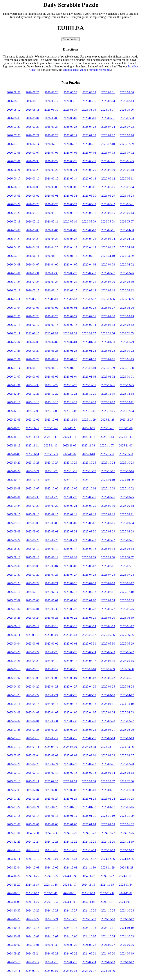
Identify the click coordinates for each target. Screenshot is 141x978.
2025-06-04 (13, 643)
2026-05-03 (70, 230)
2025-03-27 (127, 721)
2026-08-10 (51, 109)
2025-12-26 (108, 385)
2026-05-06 (13, 230)
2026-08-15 (89, 101)
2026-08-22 (89, 92)
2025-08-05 (32, 566)
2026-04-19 (70, 247)
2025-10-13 (51, 479)
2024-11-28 (126, 867)
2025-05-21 (13, 660)
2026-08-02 (70, 118)
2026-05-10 (70, 221)
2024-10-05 (89, 936)
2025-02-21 (108, 764)
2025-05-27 (32, 652)
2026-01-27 (32, 350)
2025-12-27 (89, 385)
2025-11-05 (13, 454)
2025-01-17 (108, 807)
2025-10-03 (108, 488)
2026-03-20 (108, 281)
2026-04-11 (89, 255)
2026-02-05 (127, 333)
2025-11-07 (107, 445)
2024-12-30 (51, 833)
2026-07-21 (32, 135)
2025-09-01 (51, 531)
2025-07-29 (32, 574)
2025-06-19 (127, 617)
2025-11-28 (107, 419)
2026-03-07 (89, 299)
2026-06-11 (127, 178)
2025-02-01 (89, 790)
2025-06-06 (108, 634)
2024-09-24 (32, 953)
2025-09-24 (13, 505)
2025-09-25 (127, 497)
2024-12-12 (127, 850)
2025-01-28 (32, 798)
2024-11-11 (50, 893)
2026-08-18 (32, 101)
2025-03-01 (89, 755)
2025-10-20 (51, 471)
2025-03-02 (70, 755)
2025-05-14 (13, 669)
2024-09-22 (70, 953)
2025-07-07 (51, 600)
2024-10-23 (13, 919)
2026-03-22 (70, 281)
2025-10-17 (108, 471)
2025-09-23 (32, 505)
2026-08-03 (51, 118)
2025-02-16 (70, 772)
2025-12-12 (108, 402)
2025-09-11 (127, 514)
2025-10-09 (127, 479)
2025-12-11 (127, 402)
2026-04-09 (127, 255)
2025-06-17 (32, 626)
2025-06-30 (51, 609)
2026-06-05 (108, 187)
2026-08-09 (70, 109)
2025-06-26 (127, 609)
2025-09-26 (108, 497)
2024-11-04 (51, 901)
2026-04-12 (70, 255)
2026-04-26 (70, 238)
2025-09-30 (32, 497)
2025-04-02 (13, 721)
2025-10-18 (89, 471)
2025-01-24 (108, 798)
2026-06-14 (70, 178)
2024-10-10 (127, 927)
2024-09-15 (70, 962)
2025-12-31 (13, 385)
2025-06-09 (51, 634)
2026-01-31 (89, 342)
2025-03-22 (89, 729)
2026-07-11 (89, 144)
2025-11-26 (13, 428)
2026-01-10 (89, 367)
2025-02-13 (127, 772)
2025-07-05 (89, 600)
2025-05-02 (108, 677)
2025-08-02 (89, 566)
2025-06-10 (32, 634)
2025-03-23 (70, 729)
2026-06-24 (13, 169)
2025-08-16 (89, 548)
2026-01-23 (108, 350)
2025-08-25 (51, 540)
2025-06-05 (127, 634)
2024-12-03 (32, 867)
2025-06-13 (108, 626)
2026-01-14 (13, 367)
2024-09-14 (89, 962)
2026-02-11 (13, 333)
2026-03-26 (127, 273)
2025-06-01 (70, 643)
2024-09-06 (108, 970)
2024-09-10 (32, 970)
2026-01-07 (13, 376)
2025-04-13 (70, 703)
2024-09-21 (89, 953)
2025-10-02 (127, 488)
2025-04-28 (51, 686)
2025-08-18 (51, 548)
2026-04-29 (13, 238)
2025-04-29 (32, 686)
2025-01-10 (108, 815)
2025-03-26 (13, 729)
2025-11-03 (51, 454)
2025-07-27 (70, 574)
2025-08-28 (127, 531)
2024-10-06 (70, 936)
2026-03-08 (70, 299)
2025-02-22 (89, 764)
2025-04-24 (127, 686)
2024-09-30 (51, 944)
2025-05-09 (108, 669)
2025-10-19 (70, 471)
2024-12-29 (70, 833)
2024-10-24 (127, 910)
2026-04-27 (51, 238)
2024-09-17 (32, 962)
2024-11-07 (125, 893)
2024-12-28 (89, 833)
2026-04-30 (127, 230)
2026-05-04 (51, 230)
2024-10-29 (32, 910)
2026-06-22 (51, 169)
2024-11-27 (13, 875)
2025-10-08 (13, 488)
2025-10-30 (126, 454)
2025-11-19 (13, 436)
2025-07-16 (13, 591)
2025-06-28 (89, 609)
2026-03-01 (70, 307)
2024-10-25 (108, 910)
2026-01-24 (89, 350)
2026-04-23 (127, 238)
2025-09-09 (32, 523)
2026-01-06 (32, 376)
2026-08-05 (13, 118)
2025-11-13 (126, 436)
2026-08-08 (89, 109)
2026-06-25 (127, 161)
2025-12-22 (51, 393)
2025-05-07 (13, 677)
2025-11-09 (69, 445)
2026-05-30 (89, 195)
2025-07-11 (108, 591)
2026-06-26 (108, 161)
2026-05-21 (127, 204)
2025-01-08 (13, 824)
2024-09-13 (108, 962)
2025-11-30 (70, 419)
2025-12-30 (32, 385)
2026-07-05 (70, 152)
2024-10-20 (70, 919)
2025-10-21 (32, 471)
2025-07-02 (13, 609)
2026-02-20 (108, 316)
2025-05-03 (89, 677)
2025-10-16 (127, 471)
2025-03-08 (89, 746)
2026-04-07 (32, 264)
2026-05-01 (108, 230)
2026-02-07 (89, 333)
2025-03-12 (13, 746)
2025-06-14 (89, 626)
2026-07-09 (127, 144)
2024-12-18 (13, 850)
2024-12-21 (89, 841)
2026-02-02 (51, 342)
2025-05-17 (89, 660)
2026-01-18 (70, 359)
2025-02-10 (51, 781)
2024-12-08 (70, 858)
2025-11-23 (69, 428)
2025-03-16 (70, 738)
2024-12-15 (70, 850)
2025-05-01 (127, 677)
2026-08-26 (13, 92)
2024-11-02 (88, 901)
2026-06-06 (89, 187)
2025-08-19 (32, 548)
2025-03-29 (89, 721)
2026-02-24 (32, 316)
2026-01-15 (127, 359)
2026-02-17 (32, 324)
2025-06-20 (108, 617)
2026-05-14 (127, 212)
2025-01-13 (51, 815)
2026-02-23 (51, 316)
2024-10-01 (32, 944)
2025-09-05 (108, 523)
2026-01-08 (127, 367)
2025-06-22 (70, 617)
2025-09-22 (51, 505)
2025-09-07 (70, 523)
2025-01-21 (32, 807)
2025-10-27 (51, 462)
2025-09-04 (127, 523)
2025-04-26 (89, 686)
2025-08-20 (13, 548)
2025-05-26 (51, 652)
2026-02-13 (108, 324)
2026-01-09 (108, 367)
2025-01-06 (51, 824)
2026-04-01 (13, 273)
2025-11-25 (32, 428)
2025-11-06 (125, 445)
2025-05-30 (108, 643)
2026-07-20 (51, 135)
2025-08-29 (108, 531)
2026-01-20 (32, 359)
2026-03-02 (51, 307)
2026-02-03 (32, 342)
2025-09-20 (89, 505)
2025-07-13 (70, 591)
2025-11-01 (88, 454)
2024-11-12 (32, 893)
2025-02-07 (108, 781)
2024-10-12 (89, 927)
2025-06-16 (51, 626)
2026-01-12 (51, 367)
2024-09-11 (13, 970)
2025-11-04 (32, 454)
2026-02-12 (127, 324)
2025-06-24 (32, 617)
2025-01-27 (51, 798)
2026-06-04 (127, 187)
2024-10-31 (126, 901)
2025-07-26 (89, 574)
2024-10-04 (108, 936)
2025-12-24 (13, 393)
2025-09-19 (108, 505)
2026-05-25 (51, 204)
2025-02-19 (13, 772)
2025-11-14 (107, 436)
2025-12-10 (13, 410)
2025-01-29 (13, 798)
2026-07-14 (32, 144)
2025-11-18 (32, 436)
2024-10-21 (51, 919)
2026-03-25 (13, 281)
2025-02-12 (13, 781)
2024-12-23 (51, 841)
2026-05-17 (70, 212)
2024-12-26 (127, 833)
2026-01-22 (127, 350)
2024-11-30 (89, 867)
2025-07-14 (51, 591)
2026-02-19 (127, 316)
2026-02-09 (51, 333)
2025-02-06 (127, 781)
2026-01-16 (108, 359)
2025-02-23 (70, 764)
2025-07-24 (127, 574)
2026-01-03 (89, 376)
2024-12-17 (32, 850)
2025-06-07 (89, 634)
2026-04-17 (108, 247)
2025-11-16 (69, 436)
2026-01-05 (51, 376)
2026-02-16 (51, 324)
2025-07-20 (70, 583)
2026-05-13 (13, 221)
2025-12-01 (51, 419)
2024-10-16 (13, 927)
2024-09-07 (89, 970)
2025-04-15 (32, 703)
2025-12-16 (32, 402)
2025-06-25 (13, 617)
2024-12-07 (89, 858)
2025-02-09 (70, 781)
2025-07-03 (127, 600)
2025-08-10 (70, 557)
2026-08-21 (108, 92)
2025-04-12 (89, 703)
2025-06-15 (70, 626)
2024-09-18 (13, 962)
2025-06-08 (70, 634)
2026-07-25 (89, 126)
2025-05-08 (127, 669)
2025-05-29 (127, 643)
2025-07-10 (127, 591)
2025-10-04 (89, 488)
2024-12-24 (32, 841)
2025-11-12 (13, 445)
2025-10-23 (127, 462)
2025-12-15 (51, 402)
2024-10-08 (32, 936)
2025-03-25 (32, 729)
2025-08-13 (13, 557)
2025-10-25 (89, 462)
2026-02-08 (70, 333)
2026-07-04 (89, 152)
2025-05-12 (51, 669)
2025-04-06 (70, 712)
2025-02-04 (32, 790)
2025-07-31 (127, 566)
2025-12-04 (127, 410)
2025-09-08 (51, 523)
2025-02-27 (127, 755)
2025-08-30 (89, 531)
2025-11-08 (88, 445)
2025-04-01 (32, 721)
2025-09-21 (70, 505)
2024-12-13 (108, 850)
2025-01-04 (89, 824)
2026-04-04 (89, 264)
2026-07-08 (13, 152)
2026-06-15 (51, 178)
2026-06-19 (108, 169)
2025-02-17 (51, 772)
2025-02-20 (127, 764)
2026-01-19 (51, 359)
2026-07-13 (51, 144)
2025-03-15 (89, 738)
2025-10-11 (89, 479)
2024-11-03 (69, 901)
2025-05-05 (51, 677)
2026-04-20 (51, 247)
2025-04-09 (13, 712)
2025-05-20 (32, 660)
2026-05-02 (89, 230)
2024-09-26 (127, 944)
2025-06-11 (13, 634)
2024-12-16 (51, 850)
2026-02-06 (108, 333)
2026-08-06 (127, 109)
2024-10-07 (51, 936)
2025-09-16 (32, 514)
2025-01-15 (13, 815)
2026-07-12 (70, 144)
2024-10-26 (89, 910)
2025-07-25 (108, 574)
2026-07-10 (108, 144)
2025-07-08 (32, 600)
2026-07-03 (108, 152)
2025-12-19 (108, 393)
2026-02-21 (89, 316)
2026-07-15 (13, 144)
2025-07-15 (32, 591)
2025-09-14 (70, 514)
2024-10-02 (13, 944)
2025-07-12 (89, 591)
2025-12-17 (13, 402)
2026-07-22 (13, 135)
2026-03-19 (127, 281)
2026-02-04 (13, 342)
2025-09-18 (127, 505)
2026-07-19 (70, 135)
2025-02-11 (32, 781)
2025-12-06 (89, 410)
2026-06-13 (89, 178)
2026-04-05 (70, 264)
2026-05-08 (108, 221)
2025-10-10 (108, 479)
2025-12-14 (70, 402)
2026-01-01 (127, 376)
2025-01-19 (70, 807)
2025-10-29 (13, 462)
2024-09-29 (70, 944)
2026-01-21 (13, 359)
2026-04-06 (51, 264)
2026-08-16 (70, 101)
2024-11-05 (32, 901)
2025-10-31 (107, 454)
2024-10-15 (32, 927)
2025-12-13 (89, 402)
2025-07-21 (51, 583)
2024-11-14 (126, 884)
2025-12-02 (32, 419)
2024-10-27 (70, 910)
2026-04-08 (13, 264)
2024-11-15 (107, 884)
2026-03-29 (70, 273)
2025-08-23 (89, 540)
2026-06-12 (108, 178)
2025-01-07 (32, 824)
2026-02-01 (70, 342)
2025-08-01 (108, 566)
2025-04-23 (13, 695)
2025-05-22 (127, 652)
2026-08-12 (13, 109)
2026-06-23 (32, 169)
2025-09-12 (108, 514)
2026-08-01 (89, 118)
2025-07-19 (89, 583)
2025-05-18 (70, 660)
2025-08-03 (70, 566)
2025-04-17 (127, 695)
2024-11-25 (51, 875)
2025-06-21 (89, 617)
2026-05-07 (127, 221)
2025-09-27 (89, 497)
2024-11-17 (69, 884)
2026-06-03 (13, 195)
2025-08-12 (32, 557)
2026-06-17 (13, 178)
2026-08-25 (32, 92)
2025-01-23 (127, 798)
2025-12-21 (70, 393)
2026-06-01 (51, 195)
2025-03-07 (108, 746)
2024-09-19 (127, 953)
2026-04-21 (32, 247)
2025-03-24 (51, 729)
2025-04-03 (127, 712)
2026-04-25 (89, 238)
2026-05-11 (51, 221)
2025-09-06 (89, 523)
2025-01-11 (89, 815)
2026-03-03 (32, 307)
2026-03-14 (89, 290)
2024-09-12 (127, 962)
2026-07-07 (32, 152)
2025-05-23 (108, 652)
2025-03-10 (51, 746)
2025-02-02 (70, 790)
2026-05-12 (32, 221)
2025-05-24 (89, 652)
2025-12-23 (32, 393)
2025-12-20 (89, 393)
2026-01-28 (13, 350)
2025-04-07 (51, 712)
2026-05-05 (32, 230)
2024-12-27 (108, 833)
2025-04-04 (108, 712)
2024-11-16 (88, 884)
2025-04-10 (127, 703)
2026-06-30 (32, 161)
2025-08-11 (51, 557)
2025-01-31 (108, 790)
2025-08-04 (51, 566)
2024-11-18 (51, 884)
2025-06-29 (70, 609)
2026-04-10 (108, 255)
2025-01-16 (127, 807)
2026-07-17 (108, 135)
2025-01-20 (51, 807)
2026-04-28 (32, 238)
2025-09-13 (89, 514)
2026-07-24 (108, 126)
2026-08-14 (108, 101)
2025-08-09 (89, 557)
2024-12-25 (13, 841)
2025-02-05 (13, 790)
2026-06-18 (127, 169)
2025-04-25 (108, 686)
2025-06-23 (51, 617)
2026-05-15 (108, 212)
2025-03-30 (70, 721)
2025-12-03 (13, 419)
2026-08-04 (32, 118)
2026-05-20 (13, 212)
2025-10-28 (32, 462)
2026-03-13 (108, 290)
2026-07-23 (127, 126)
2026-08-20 (127, 92)
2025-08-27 (13, 540)
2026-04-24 (108, 238)
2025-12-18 (127, 393)
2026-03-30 (51, 273)
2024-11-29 (108, 867)
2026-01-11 (70, 367)
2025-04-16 (13, 703)
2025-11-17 (51, 436)
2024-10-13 (70, 927)
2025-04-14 (51, 703)
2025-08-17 (70, 548)
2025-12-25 (127, 385)
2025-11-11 (32, 445)
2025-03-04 (32, 755)
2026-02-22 (70, 316)
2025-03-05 (13, 755)
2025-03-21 (108, 729)
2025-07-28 (51, 574)
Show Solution (70, 39)
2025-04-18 (108, 695)
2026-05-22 (108, 204)
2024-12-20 (108, 841)
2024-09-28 (89, 944)
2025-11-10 (50, 445)
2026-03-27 (108, 273)
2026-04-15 (13, 255)
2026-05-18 (51, 212)
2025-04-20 (70, 695)
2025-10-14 (32, 479)
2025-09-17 (13, 514)
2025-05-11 (70, 669)
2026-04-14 (32, 255)
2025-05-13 (32, 669)
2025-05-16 (108, 660)
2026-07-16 (127, 135)
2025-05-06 (32, 677)
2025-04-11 (108, 703)
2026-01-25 (70, 350)
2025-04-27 (70, 686)
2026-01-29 (127, 342)
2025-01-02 (127, 824)
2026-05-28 (127, 195)
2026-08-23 (70, 92)
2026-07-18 (89, 135)
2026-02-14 (89, 324)
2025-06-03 (32, 643)
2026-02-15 (70, 324)
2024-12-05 (127, 858)
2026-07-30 (127, 118)
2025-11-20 (126, 428)
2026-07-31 (108, 118)
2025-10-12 (70, 479)
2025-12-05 (108, 410)
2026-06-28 (70, 161)
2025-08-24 (70, 540)
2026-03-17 (32, 290)
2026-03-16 (51, 290)
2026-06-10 (13, 187)
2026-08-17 (51, 101)
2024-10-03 (127, 936)
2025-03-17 (51, 738)
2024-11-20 (13, 884)
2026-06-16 (32, 178)
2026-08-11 (32, 109)
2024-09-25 (13, 953)
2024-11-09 (88, 893)
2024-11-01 (107, 901)
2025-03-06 (127, 746)
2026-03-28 (89, 273)
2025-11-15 (88, 436)
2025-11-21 (107, 428)
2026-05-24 (70, 204)
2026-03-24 (32, 281)
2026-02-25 (13, 316)
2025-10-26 (70, 462)
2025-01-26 (70, 798)
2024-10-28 (51, 910)
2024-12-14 (89, 850)
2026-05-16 (89, 212)
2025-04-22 (32, 695)
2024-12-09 (51, 858)
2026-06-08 (51, 187)
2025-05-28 (13, 652)
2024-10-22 (32, 919)
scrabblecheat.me (100, 69)
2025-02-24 (51, 764)
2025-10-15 (13, 479)
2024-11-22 (107, 875)
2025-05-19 (51, 660)
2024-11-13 (13, 893)
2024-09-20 (108, 953)
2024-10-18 (108, 919)
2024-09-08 (70, 970)
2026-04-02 (127, 264)
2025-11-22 (88, 428)
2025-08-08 (108, 557)
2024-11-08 (107, 893)
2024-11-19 (32, 884)
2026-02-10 (32, 333)
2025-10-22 (13, 471)
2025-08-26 (32, 540)
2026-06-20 (89, 169)
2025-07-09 (13, 600)
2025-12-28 (70, 385)
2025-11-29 (89, 419)
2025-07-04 (108, 600)
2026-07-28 (32, 126)
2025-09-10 (13, 523)
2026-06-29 (51, 161)
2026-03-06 (108, 299)
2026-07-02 (127, 152)
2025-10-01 (13, 497)
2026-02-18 (13, 324)
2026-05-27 (13, 204)
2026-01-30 (108, 342)
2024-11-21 (126, 875)
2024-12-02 (51, 867)
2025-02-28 (108, 755)
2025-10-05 (70, 488)
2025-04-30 (13, 686)
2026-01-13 (32, 367)
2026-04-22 (13, 247)
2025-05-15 (127, 660)
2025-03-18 (32, 738)
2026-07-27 (51, 126)
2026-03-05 (127, 299)
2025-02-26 (13, 764)
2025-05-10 (89, 669)
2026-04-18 (89, 247)
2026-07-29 (13, 126)
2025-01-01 (13, 833)
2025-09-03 (13, 531)
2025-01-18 (89, 807)
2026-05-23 (89, 204)
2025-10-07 (32, 488)
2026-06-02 (32, 195)
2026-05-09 (89, 221)
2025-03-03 (51, 755)
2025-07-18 (108, 583)
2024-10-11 (108, 927)
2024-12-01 (70, 867)
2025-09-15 (51, 514)
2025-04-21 (51, 695)
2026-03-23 (51, 281)
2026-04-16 (127, 247)
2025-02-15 (89, 772)
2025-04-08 (32, 712)
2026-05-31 (70, 195)
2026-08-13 (127, 101)
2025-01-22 (13, 807)
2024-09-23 (51, 953)
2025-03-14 (108, 738)
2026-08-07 (108, 109)
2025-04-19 (89, 695)
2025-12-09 (32, 410)
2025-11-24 (51, 428)
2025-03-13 (127, 738)
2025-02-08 (89, 781)
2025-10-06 (51, 488)
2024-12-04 (13, 867)
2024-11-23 (88, 875)
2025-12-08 (51, 410)
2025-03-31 (51, 721)
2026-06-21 (70, 169)
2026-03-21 (89, 281)
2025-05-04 (70, 677)
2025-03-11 (32, 746)
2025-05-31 (89, 643)
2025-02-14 (108, 772)
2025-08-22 (108, 540)
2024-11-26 (32, 875)
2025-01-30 (127, 790)
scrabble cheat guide (74, 69)
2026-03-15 (70, 290)
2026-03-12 (127, 290)
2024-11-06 (13, 901)
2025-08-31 (70, 531)
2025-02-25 (32, 764)
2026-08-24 (51, 92)
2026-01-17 (89, 359)
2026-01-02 (108, 376)
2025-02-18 (32, 772)
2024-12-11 (13, 858)
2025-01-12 (70, 815)
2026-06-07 (70, 187)
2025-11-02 (69, 454)
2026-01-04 (70, 376)
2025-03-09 (70, 746)
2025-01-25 (89, 798)
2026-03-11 (13, 299)
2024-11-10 (69, 893)
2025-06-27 (108, 609)
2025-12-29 (51, 385)
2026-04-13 (51, 255)
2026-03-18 (13, 290)
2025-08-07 (127, 557)
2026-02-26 (127, 307)
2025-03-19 (13, 738)
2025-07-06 (70, 600)
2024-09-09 (51, 970)
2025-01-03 (108, 824)
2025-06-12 (127, 626)
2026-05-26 (32, 204)
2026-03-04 (13, 307)
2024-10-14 (51, 927)
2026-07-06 (51, 152)
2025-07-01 (32, 609)
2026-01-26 (51, 350)
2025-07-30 (13, 574)
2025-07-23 (13, 583)
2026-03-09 (51, 299)
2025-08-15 (108, 548)
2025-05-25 (70, 652)
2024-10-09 (13, 936)
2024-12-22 (70, 841)
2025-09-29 (51, 497)
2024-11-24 (69, 875)
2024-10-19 (89, 919)
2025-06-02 (51, 643)
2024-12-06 (108, 858)
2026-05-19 (32, 212)
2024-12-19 (127, 841)
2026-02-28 (89, 307)
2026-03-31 (32, 273)
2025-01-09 (127, 815)
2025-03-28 (108, 721)
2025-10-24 (108, 462)
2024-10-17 (127, 919)
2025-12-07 (70, 410)
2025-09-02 (32, 531)
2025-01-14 (32, 815)
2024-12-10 (32, 858)
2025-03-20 (127, 729)
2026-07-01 (13, 161)
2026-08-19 (13, 101)
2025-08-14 (127, 548)
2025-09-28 (70, 497)
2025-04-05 (89, 712)
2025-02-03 (51, 790)
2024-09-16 (51, 962)
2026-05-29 (108, 195)
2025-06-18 (13, 626)
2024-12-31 (32, 833)
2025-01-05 (70, 824)
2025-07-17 (127, 583)
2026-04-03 (108, 264)
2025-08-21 (127, 540)
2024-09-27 (108, 944)
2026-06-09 (32, 187)
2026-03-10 (32, 299)
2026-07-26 (70, 126)
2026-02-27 (108, 307)
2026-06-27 (89, 161)
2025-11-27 (126, 419)
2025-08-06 (13, 566)
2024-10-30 (13, 910)
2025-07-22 (32, 583)
